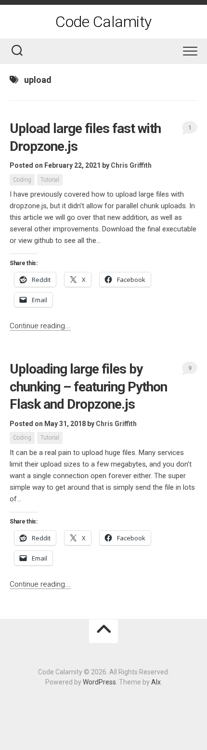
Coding (22, 179)
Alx (156, 682)
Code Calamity (103, 22)
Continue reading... (40, 325)
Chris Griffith (131, 165)
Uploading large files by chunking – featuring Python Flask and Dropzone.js (88, 386)
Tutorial (49, 179)
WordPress (99, 682)
